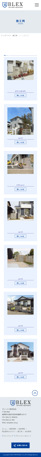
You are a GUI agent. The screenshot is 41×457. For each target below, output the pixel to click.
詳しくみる (20, 95)
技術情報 (21, 429)
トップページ (6, 35)
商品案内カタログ (8, 431)
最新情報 (12, 429)
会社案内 (28, 431)
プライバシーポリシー (23, 436)
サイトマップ (8, 436)
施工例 (15, 35)
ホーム (4, 429)
